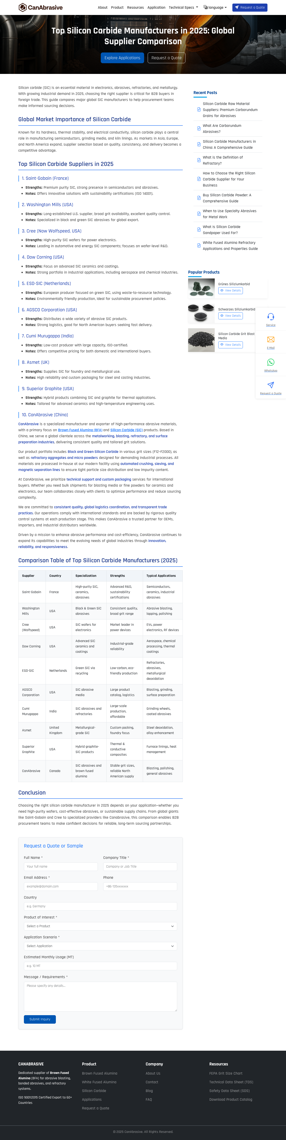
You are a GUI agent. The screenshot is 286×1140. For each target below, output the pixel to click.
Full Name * (33, 857)
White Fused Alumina (99, 1082)
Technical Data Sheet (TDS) (231, 1082)
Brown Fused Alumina (99, 1073)
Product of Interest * (40, 917)
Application (156, 7)
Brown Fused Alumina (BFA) (80, 430)
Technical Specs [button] (182, 7)
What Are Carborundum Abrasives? (222, 128)
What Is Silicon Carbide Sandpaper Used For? (221, 229)
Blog (149, 1090)
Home (89, 7)
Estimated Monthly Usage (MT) (49, 957)
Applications (92, 1099)
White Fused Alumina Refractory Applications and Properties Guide (230, 245)
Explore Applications (122, 58)
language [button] (215, 7)
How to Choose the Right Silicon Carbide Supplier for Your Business (229, 179)
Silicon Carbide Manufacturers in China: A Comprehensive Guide (229, 144)
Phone (108, 877)
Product (117, 7)
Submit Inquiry (39, 1019)
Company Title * (116, 857)
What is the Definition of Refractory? (223, 160)
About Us (153, 1073)
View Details (232, 291)
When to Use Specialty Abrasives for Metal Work (230, 214)
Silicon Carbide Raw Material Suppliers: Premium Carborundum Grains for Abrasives (230, 109)
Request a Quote (252, 7)
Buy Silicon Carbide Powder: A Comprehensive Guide (227, 198)
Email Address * (37, 877)
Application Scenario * (42, 937)
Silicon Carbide (94, 1090)
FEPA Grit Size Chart (225, 1073)
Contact (152, 1082)
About (102, 7)
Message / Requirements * (46, 976)
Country (30, 897)
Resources (135, 7)
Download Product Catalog (230, 1099)
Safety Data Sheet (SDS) (229, 1090)
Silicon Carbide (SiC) (126, 430)
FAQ (149, 1099)
